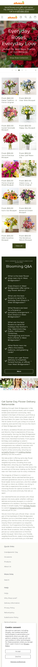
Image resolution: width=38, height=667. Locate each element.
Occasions (8, 557)
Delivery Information (12, 603)
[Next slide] (26, 70)
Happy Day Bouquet (27, 128)
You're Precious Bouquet (8, 156)
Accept (18, 651)
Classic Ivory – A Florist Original (25, 184)
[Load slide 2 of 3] (19, 70)
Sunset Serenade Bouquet (8, 129)
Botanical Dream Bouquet (26, 211)
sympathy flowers (8, 452)
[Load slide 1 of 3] (16, 70)
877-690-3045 (23, 11)
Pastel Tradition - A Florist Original (9, 101)
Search (6, 580)
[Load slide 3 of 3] (22, 70)
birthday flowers (30, 506)
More (19, 371)
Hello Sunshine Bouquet (7, 239)
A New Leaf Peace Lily (26, 156)
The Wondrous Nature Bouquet (25, 239)
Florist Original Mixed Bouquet (8, 184)
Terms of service (10, 622)
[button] (25, 17)
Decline (18, 657)
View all (19, 246)
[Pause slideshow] (35, 70)
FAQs (6, 593)
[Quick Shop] (21, 17)
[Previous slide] (12, 70)
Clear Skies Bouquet (27, 100)
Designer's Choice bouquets (20, 508)
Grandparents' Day (11, 552)
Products (7, 562)
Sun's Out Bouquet (9, 210)
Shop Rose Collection (19, 58)
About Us (7, 566)
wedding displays (24, 452)
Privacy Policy (9, 608)
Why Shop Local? (10, 598)
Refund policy (9, 613)
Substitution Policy (11, 617)
